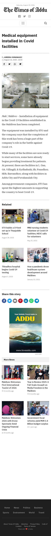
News (16, 507)
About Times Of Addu (11, 524)
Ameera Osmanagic (13, 57)
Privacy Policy (35, 524)
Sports (6, 512)
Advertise (24, 524)
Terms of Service (30, 526)
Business (38, 507)
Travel (41, 512)
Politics (26, 507)
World (32, 512)
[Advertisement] (25, 468)
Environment (19, 512)
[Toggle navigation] (23, 23)
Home (7, 507)
